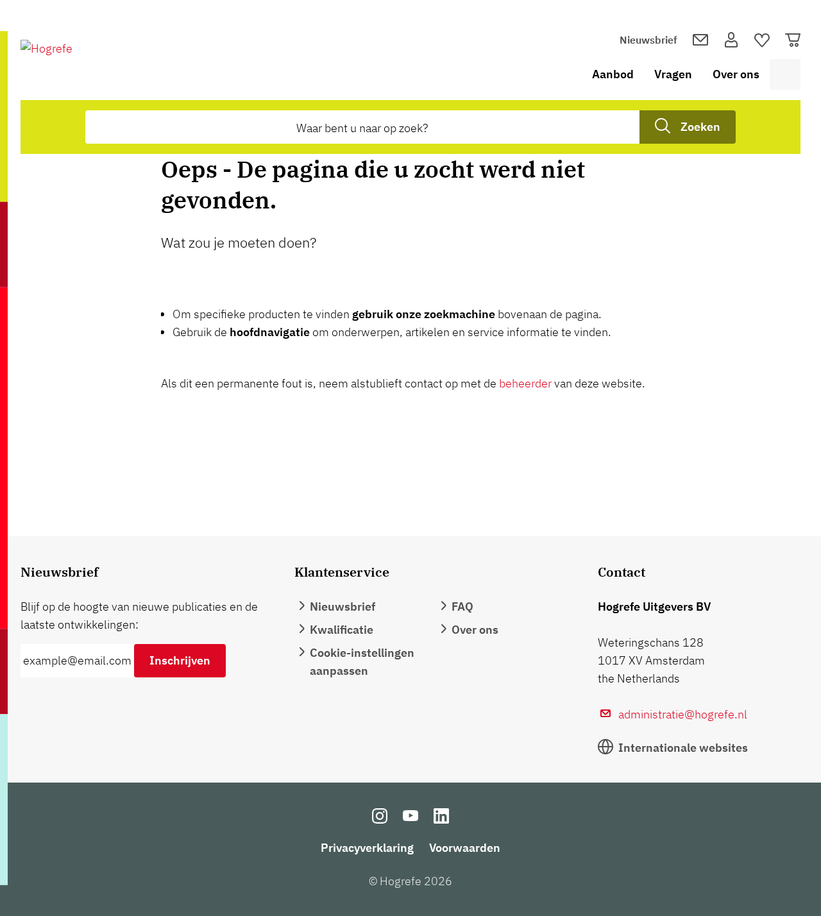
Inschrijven (179, 660)
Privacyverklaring (367, 847)
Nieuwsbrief (648, 39)
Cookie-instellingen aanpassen (362, 661)
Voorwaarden (464, 847)
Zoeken (700, 126)
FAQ (462, 606)
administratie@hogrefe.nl (682, 714)
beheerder (525, 383)
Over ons (736, 74)
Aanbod (613, 74)
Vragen (673, 74)
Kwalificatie (341, 629)
